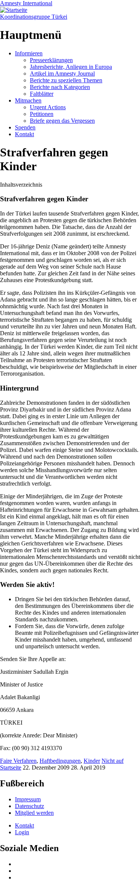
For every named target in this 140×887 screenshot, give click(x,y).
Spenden (25, 127)
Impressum (28, 799)
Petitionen (41, 114)
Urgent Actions (48, 107)
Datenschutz (29, 806)
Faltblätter (41, 94)
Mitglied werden (34, 813)
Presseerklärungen (51, 60)
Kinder (92, 761)
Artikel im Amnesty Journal (62, 73)
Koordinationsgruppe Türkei (33, 16)
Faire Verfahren (18, 761)
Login (22, 832)
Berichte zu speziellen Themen (66, 80)
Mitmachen (28, 100)
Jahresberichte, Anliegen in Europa (71, 67)
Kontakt (24, 134)
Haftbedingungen (60, 761)
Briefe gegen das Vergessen (62, 120)
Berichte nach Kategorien (60, 87)
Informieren (29, 53)
